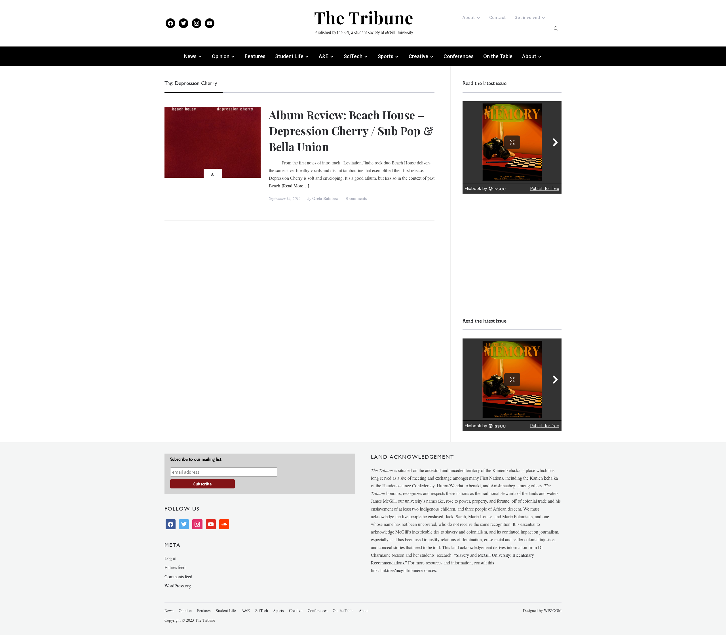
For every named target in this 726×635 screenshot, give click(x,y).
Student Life (289, 56)
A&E (323, 56)
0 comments (356, 198)
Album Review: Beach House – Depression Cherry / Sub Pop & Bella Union (351, 130)
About (468, 17)
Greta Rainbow (325, 198)
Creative (418, 56)
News (190, 56)
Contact (497, 17)
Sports (385, 56)
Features (255, 56)
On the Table (497, 56)
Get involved (527, 17)
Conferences (459, 56)
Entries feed (174, 567)
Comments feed (178, 576)
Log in (170, 558)
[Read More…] (295, 186)
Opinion (220, 56)
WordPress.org (177, 586)
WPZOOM (553, 610)
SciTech (353, 56)
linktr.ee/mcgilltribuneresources (408, 570)
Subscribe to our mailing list (195, 459)
